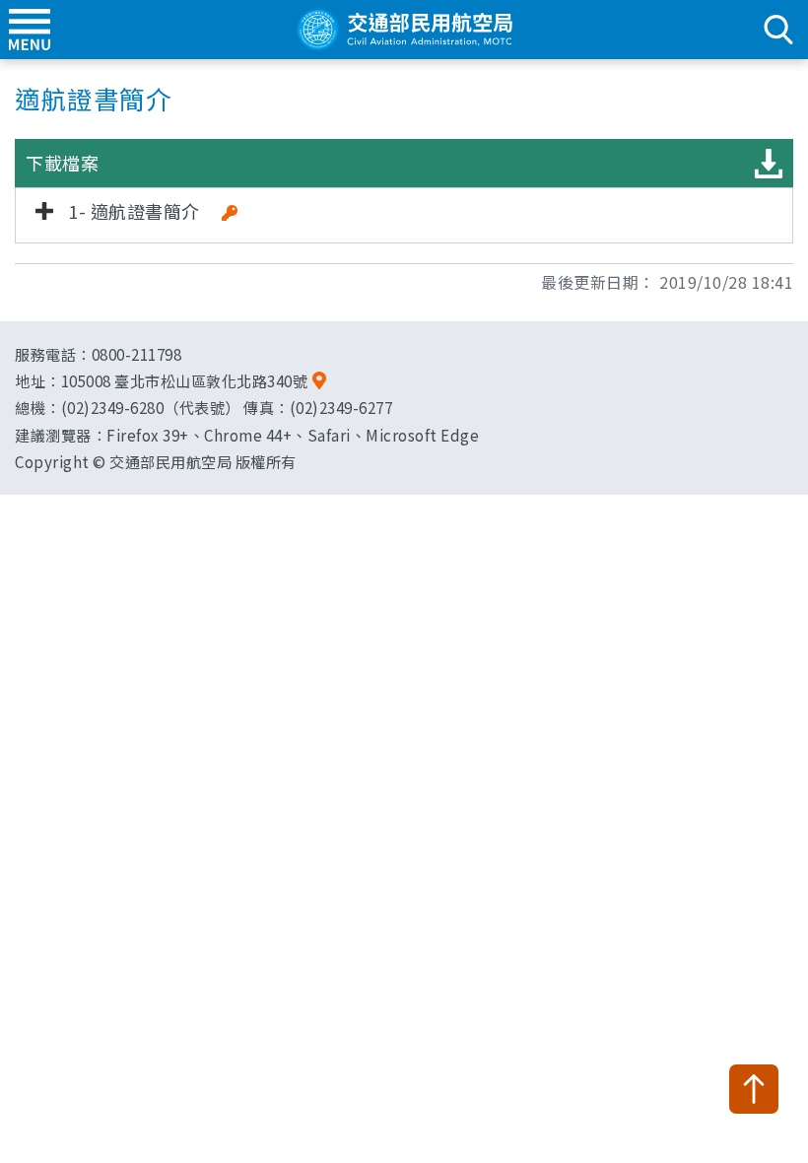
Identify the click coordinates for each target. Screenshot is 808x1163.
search (778, 29)
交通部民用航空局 (404, 29)
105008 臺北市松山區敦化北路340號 (184, 380)
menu (29, 29)
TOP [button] (753, 1089)
